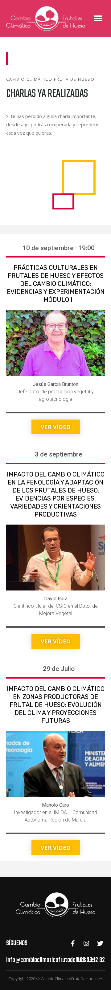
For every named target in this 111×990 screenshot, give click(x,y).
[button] (98, 19)
